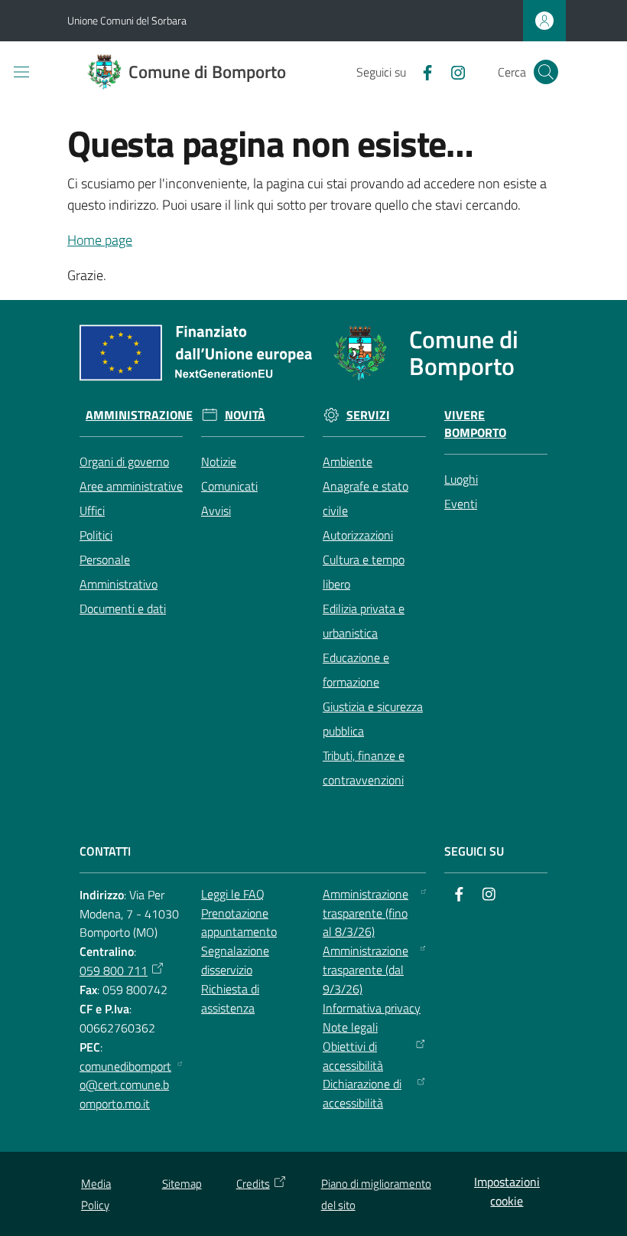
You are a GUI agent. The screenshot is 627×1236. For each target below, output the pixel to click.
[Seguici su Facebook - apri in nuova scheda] (421, 71)
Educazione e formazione (356, 669)
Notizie (218, 461)
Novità (245, 415)
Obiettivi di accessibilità (353, 1056)
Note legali (350, 1027)
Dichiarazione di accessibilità (362, 1093)
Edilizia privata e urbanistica (363, 620)
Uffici (92, 510)
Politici (96, 535)
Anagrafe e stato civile (365, 498)
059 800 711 (114, 970)
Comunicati (229, 486)
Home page (99, 240)
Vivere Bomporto (475, 424)
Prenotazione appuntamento (239, 922)
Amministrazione (139, 415)
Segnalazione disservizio (235, 960)
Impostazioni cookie (507, 1191)
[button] (546, 72)
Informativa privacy (372, 1008)
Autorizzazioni (358, 535)
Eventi (460, 503)
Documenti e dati (123, 608)
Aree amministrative (131, 486)
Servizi (368, 415)
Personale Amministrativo (119, 571)
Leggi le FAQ (233, 894)
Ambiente (347, 461)
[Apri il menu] (21, 72)
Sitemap (182, 1183)
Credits (253, 1183)
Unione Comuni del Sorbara (127, 20)
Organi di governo (124, 461)
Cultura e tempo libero (363, 571)
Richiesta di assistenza (230, 998)
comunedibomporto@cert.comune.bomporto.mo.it (125, 1085)
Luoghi (461, 479)
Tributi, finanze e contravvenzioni (363, 767)
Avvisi (216, 510)
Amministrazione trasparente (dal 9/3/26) (365, 969)
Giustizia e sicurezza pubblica (373, 718)
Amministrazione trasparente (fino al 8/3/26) (365, 913)
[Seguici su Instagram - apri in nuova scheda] (452, 71)
